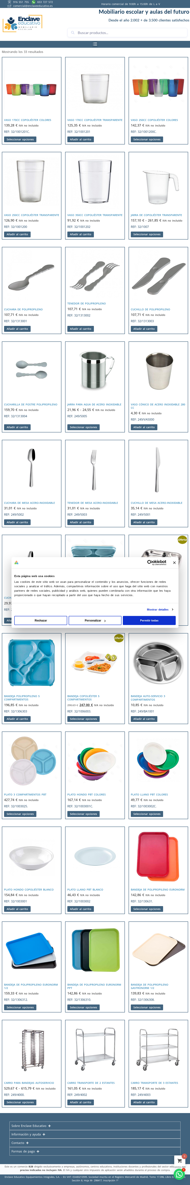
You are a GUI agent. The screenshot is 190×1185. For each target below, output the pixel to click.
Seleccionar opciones (20, 139)
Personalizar (93, 620)
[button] (95, 44)
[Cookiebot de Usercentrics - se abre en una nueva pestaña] (150, 562)
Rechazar (41, 620)
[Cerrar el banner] (174, 562)
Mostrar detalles (158, 609)
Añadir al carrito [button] (80, 139)
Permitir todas (149, 620)
